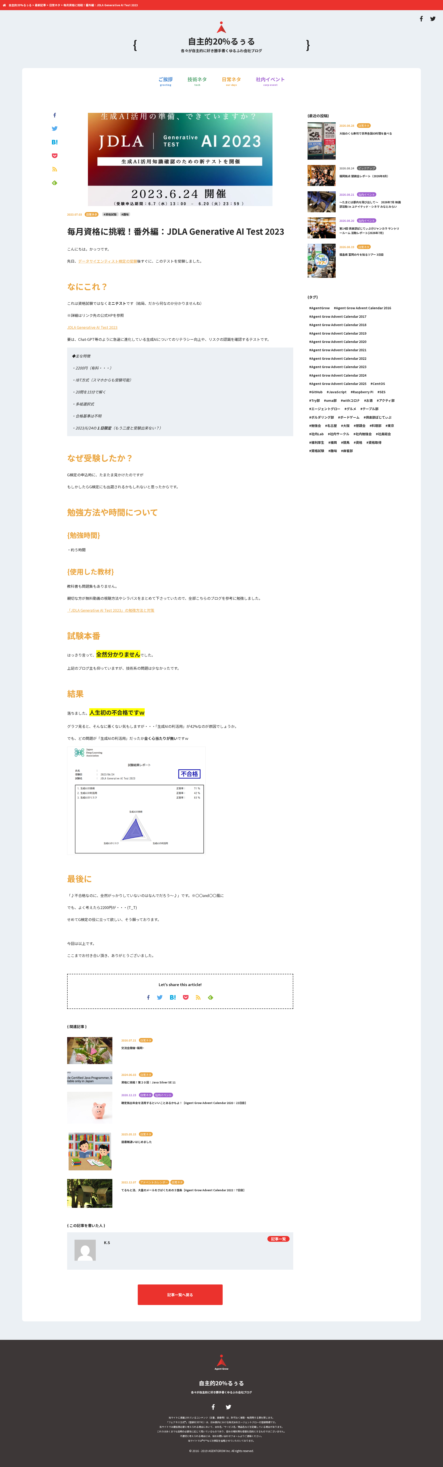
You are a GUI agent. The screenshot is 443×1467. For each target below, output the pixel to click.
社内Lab (317, 434)
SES (383, 392)
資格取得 (374, 442)
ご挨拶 (165, 81)
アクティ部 (387, 400)
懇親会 (360, 425)
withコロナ (351, 400)
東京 (391, 425)
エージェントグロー (325, 408)
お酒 (369, 400)
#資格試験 (110, 214)
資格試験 (317, 450)
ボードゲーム (349, 417)
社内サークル (339, 434)
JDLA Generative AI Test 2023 (92, 327)
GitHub (317, 392)
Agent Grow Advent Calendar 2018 (338, 324)
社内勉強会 (364, 434)
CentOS (379, 383)
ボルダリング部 (322, 417)
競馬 (346, 442)
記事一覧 (278, 1239)
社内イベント (270, 81)
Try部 (315, 400)
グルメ (351, 408)
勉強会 (316, 425)
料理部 (376, 425)
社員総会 (384, 434)
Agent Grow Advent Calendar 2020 (338, 341)
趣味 (333, 450)
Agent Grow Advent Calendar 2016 (363, 308)
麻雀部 (348, 450)
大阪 (346, 425)
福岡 (333, 442)
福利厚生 (317, 442)
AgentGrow (320, 308)
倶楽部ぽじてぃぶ (379, 417)
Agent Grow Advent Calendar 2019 (338, 333)
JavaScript (338, 392)
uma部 (331, 400)
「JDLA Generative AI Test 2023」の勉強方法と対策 (110, 610)
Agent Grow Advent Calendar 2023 (338, 366)
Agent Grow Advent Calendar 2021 (338, 350)
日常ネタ (231, 81)
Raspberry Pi (363, 392)
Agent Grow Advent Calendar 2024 (338, 375)
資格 (359, 442)
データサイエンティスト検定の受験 (107, 261)
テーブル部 (370, 408)
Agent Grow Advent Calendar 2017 (338, 316)
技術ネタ (197, 81)
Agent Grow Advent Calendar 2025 (338, 383)
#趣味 (125, 214)
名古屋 (332, 425)
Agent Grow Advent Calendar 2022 (338, 358)
